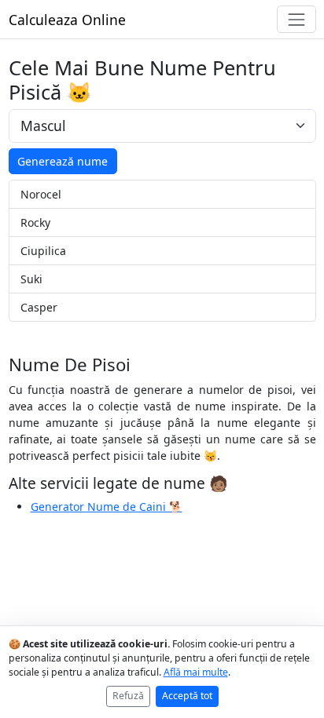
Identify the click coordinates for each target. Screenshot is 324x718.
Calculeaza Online (67, 19)
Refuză (128, 695)
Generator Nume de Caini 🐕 (106, 506)
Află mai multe (196, 672)
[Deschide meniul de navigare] (296, 19)
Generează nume (62, 161)
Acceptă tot (187, 695)
